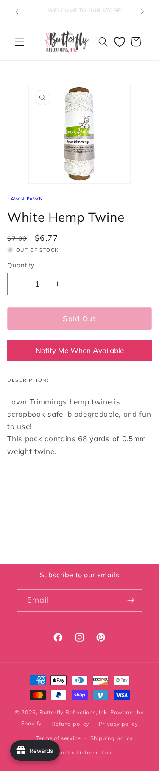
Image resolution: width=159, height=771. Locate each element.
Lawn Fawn (25, 198)
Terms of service (58, 738)
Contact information (84, 752)
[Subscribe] (131, 600)
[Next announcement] (142, 11)
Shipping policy (111, 738)
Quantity (21, 265)
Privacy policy (118, 723)
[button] (20, 42)
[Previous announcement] (16, 11)
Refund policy (70, 723)
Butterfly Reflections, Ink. (74, 712)
